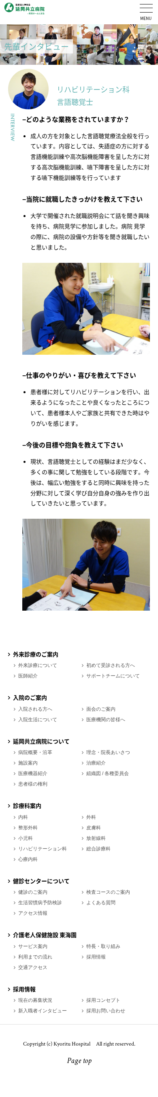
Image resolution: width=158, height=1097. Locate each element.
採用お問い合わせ (105, 1011)
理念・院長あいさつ (108, 752)
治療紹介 (96, 763)
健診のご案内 (32, 892)
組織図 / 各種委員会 (107, 773)
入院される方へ (35, 709)
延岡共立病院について (41, 741)
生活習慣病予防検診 (40, 902)
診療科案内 (27, 805)
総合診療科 (98, 849)
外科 (91, 817)
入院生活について (37, 719)
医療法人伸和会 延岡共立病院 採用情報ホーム (24, 12)
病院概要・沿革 (35, 752)
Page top (79, 1061)
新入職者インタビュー (42, 1011)
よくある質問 (100, 902)
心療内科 (28, 859)
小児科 (25, 838)
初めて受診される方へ (110, 665)
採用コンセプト (103, 1000)
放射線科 (96, 838)
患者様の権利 (32, 784)
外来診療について (37, 665)
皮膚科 (93, 828)
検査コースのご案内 (108, 892)
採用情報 (96, 957)
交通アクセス (32, 967)
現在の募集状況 (35, 1000)
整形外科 (28, 828)
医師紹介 (28, 676)
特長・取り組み (103, 946)
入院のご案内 (30, 697)
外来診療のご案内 (35, 654)
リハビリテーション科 (42, 849)
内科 (23, 817)
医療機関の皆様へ (105, 719)
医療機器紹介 (32, 773)
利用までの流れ (35, 957)
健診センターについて (41, 881)
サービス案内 (32, 946)
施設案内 (28, 763)
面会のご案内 (100, 709)
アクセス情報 (32, 913)
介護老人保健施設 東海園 (45, 935)
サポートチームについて (113, 676)
